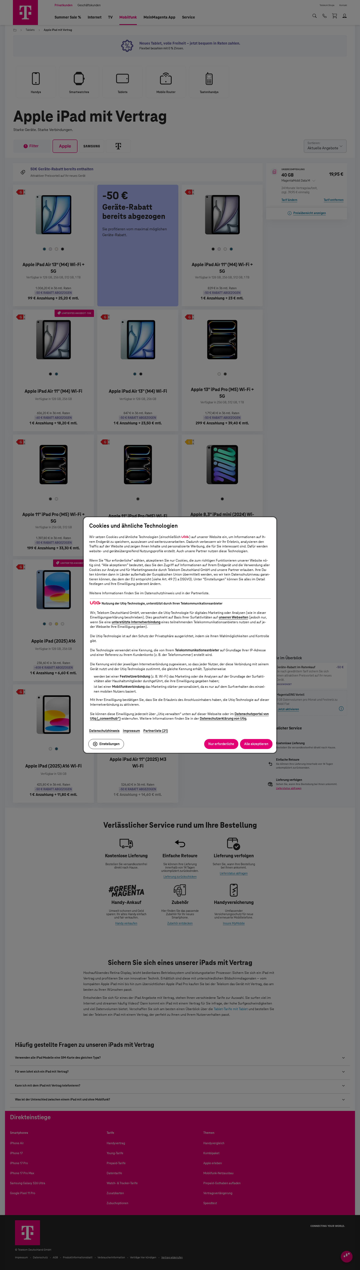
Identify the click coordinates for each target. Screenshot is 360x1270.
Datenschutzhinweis (104, 731)
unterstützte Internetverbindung (136, 622)
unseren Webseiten (233, 617)
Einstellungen (109, 744)
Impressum (131, 731)
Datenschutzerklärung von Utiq (223, 718)
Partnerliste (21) (155, 731)
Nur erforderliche (221, 744)
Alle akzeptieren (256, 744)
